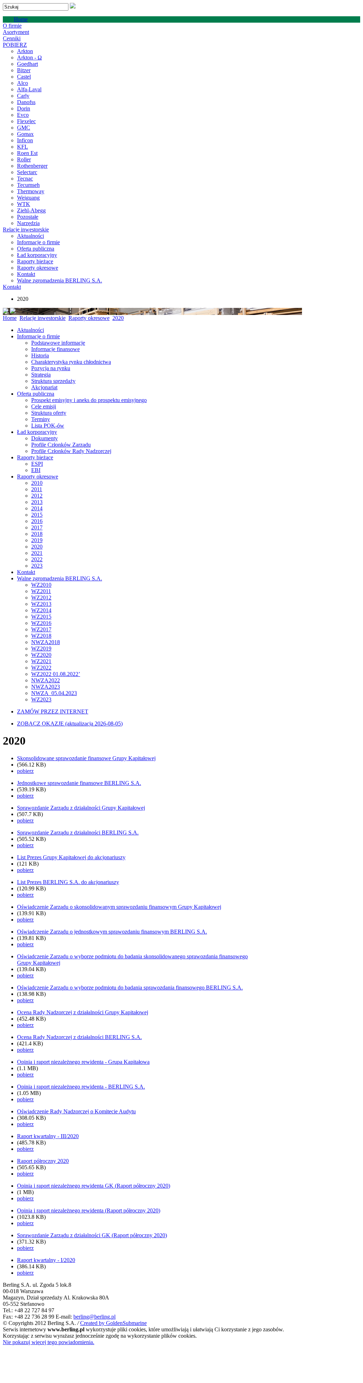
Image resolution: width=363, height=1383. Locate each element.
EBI (35, 470)
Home (21, 19)
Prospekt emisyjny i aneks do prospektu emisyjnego (89, 400)
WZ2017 (41, 629)
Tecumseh (28, 185)
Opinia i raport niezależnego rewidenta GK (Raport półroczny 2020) (93, 1186)
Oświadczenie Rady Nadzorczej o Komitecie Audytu (76, 1111)
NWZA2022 (45, 680)
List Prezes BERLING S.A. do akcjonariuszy (68, 882)
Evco (23, 115)
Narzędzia (28, 223)
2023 (37, 566)
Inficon (25, 140)
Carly (23, 96)
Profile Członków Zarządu (61, 445)
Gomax (25, 134)
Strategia (41, 375)
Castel (24, 77)
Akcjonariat (44, 387)
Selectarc (27, 172)
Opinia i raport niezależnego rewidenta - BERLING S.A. (81, 1087)
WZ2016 (41, 623)
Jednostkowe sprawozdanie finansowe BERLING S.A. (79, 783)
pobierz (25, 771)
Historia (40, 355)
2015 (37, 515)
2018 (37, 534)
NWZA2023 (45, 687)
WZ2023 (41, 699)
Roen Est (27, 153)
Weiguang (28, 198)
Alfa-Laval (29, 89)
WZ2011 (41, 591)
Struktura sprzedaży (53, 381)
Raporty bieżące (35, 261)
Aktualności (30, 236)
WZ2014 (41, 610)
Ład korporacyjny (37, 255)
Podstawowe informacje (58, 343)
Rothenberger (32, 166)
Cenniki (12, 38)
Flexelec (26, 121)
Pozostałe (27, 217)
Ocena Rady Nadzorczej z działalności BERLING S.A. (79, 1037)
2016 (37, 521)
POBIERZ (15, 45)
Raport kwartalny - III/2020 (48, 1136)
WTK (23, 204)
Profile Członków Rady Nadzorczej (71, 451)
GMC (23, 128)
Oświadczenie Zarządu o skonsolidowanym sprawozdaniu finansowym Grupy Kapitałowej (119, 907)
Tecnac (25, 179)
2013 (37, 502)
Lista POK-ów (47, 426)
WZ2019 (41, 648)
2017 (37, 527)
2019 (37, 540)
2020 (118, 318)
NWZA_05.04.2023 (54, 693)
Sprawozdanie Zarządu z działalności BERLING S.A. (78, 833)
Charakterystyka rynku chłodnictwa (71, 362)
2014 (37, 508)
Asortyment (16, 32)
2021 (37, 553)
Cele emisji (43, 406)
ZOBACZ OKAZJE (70, 724)
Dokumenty (44, 438)
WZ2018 (41, 636)
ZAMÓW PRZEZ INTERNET (52, 711)
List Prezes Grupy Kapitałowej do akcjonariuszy (71, 857)
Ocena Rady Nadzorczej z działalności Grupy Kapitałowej (82, 1012)
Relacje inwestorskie (26, 229)
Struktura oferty (48, 413)
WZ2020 (41, 655)
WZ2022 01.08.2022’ (55, 674)
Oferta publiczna (35, 249)
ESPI (37, 464)
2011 (36, 489)
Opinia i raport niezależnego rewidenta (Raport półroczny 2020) (88, 1210)
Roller (24, 159)
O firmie (12, 26)
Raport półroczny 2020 (43, 1161)
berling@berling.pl (94, 1317)
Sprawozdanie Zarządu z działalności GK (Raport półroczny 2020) (92, 1235)
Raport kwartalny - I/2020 (46, 1260)
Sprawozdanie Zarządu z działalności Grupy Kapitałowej (81, 808)
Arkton (25, 51)
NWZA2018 (45, 642)
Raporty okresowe (37, 268)
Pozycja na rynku (50, 368)
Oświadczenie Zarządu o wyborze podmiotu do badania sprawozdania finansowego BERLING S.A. (130, 988)
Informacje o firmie (38, 242)
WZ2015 (41, 617)
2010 (37, 483)
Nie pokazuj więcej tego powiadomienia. (48, 1342)
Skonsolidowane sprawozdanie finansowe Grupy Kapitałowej (86, 758)
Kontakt (26, 274)
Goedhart (27, 64)
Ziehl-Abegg (31, 210)
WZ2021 (41, 661)
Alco (22, 83)
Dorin (23, 108)
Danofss (26, 102)
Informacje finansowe (55, 349)
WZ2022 (41, 668)
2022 (37, 559)
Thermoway (30, 191)
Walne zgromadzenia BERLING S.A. (59, 280)
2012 (37, 496)
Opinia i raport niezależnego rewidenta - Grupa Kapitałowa (83, 1062)
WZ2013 (41, 604)
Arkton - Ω (29, 57)
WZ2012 (41, 598)
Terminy (40, 419)
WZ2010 (41, 585)
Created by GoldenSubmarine (113, 1323)
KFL (22, 147)
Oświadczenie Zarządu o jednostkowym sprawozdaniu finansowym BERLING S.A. (112, 932)
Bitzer (23, 70)
